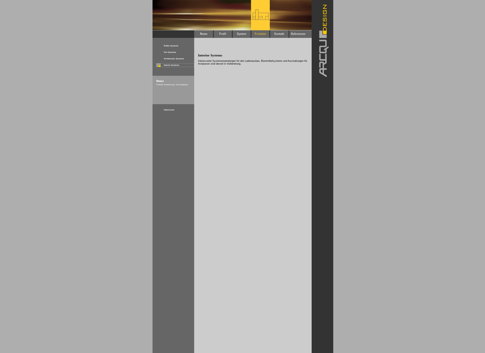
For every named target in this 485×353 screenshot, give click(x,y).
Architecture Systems (174, 59)
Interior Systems (171, 65)
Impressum (169, 110)
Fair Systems (170, 52)
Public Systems (171, 46)
